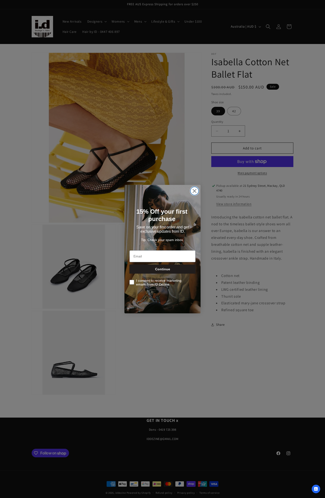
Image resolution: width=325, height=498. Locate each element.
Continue (162, 269)
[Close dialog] (194, 191)
